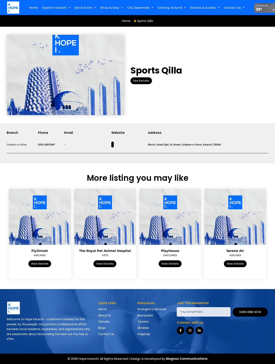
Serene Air (235, 251)
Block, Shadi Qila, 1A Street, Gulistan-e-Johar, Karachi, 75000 (184, 144)
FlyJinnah (39, 251)
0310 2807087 (46, 144)
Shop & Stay (109, 7)
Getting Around (170, 7)
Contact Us (232, 7)
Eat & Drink (84, 7)
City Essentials (138, 7)
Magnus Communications (187, 359)
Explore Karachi (54, 7)
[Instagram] (190, 330)
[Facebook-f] (180, 330)
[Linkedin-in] (199, 330)
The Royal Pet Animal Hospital (105, 251)
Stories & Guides (203, 7)
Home (33, 7)
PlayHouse (170, 251)
